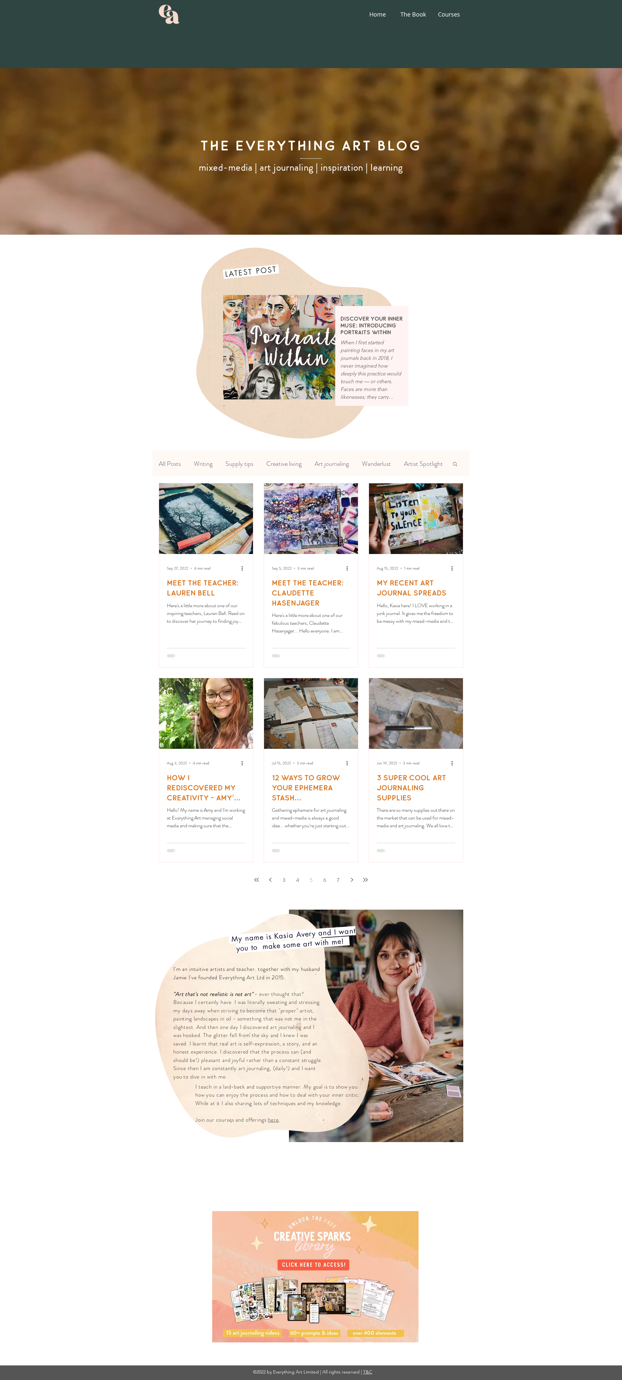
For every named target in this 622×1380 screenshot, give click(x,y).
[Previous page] (270, 880)
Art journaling (332, 464)
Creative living (284, 464)
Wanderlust (376, 464)
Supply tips (239, 464)
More (411, 464)
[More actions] (244, 568)
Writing (203, 464)
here (273, 1120)
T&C (367, 1372)
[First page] (256, 880)
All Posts (170, 464)
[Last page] (365, 880)
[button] (455, 464)
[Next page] (352, 880)
